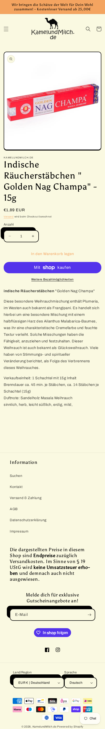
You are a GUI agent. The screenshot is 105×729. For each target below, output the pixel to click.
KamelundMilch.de (44, 726)
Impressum (19, 531)
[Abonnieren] (89, 615)
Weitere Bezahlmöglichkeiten (52, 279)
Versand (9, 216)
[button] (6, 29)
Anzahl (9, 224)
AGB (14, 509)
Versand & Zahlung (26, 498)
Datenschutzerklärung (28, 520)
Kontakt (16, 487)
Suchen (16, 476)
